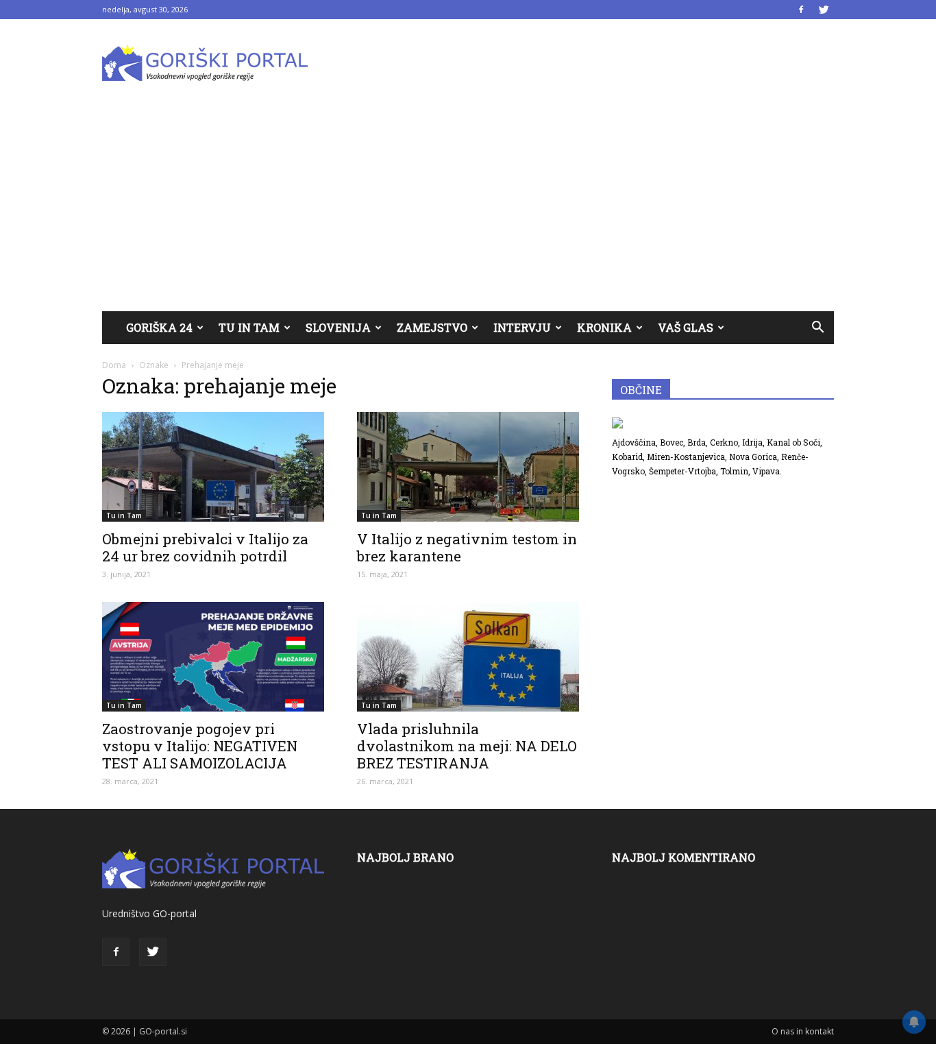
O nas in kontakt (803, 1031)
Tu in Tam (249, 327)
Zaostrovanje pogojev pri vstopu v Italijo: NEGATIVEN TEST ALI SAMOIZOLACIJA (199, 746)
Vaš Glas (685, 327)
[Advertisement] (468, 208)
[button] (817, 327)
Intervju (522, 327)
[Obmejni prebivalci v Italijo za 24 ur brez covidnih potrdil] (213, 467)
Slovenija (338, 327)
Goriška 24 (159, 327)
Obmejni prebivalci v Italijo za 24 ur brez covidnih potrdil (205, 547)
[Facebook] (801, 9)
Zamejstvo (432, 327)
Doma (114, 365)
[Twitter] (823, 9)
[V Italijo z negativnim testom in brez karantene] (468, 467)
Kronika (604, 327)
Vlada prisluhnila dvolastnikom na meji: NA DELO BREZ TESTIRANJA (467, 746)
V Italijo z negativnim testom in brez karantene (467, 547)
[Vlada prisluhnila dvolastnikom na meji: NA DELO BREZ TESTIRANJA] (468, 657)
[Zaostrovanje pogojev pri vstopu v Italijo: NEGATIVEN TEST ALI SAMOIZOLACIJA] (213, 657)
